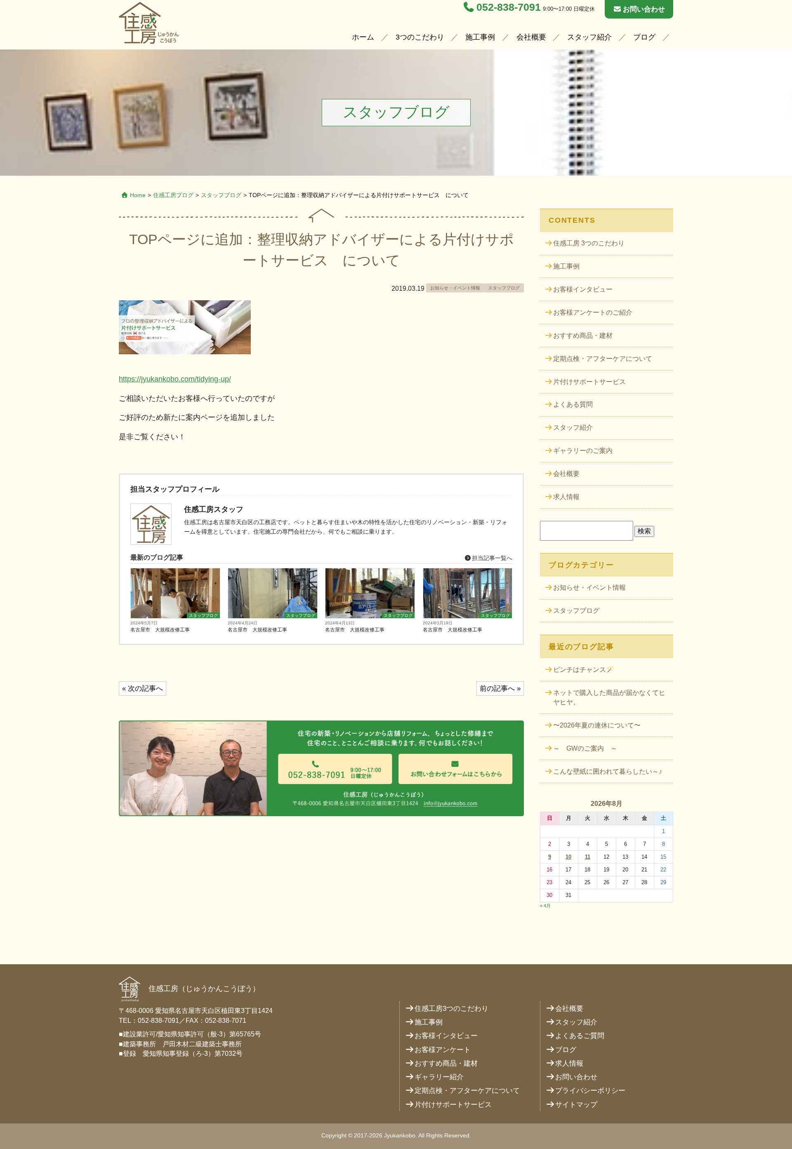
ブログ (644, 37)
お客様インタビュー (583, 289)
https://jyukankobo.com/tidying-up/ (175, 379)
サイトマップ (576, 1105)
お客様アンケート (443, 1050)
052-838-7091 (508, 7)
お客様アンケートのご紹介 (592, 312)
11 (587, 857)
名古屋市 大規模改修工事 (160, 630)
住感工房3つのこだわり (451, 1008)
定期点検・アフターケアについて (602, 358)
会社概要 (531, 37)
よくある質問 (573, 404)
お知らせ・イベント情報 (455, 287)
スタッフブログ (221, 195)
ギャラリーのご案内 (583, 450)
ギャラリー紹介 (439, 1077)
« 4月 (545, 905)
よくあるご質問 (579, 1036)
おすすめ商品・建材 (583, 335)
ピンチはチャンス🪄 (583, 669)
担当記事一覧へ (491, 558)
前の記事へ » (500, 688)
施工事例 (480, 37)
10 (568, 857)
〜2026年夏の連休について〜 (597, 725)
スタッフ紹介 (589, 37)
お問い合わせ (644, 9)
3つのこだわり (420, 37)
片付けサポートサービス (589, 381)
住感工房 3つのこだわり (589, 243)
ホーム (363, 37)
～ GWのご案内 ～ (585, 748)
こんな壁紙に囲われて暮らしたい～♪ (607, 771)
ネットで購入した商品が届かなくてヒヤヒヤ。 (609, 697)
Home (138, 195)
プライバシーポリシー (590, 1091)
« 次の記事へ (142, 688)
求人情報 (566, 496)
